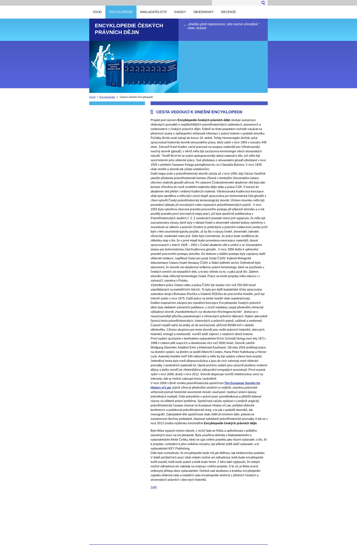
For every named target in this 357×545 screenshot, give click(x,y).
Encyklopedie (107, 96)
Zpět (154, 487)
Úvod (92, 96)
